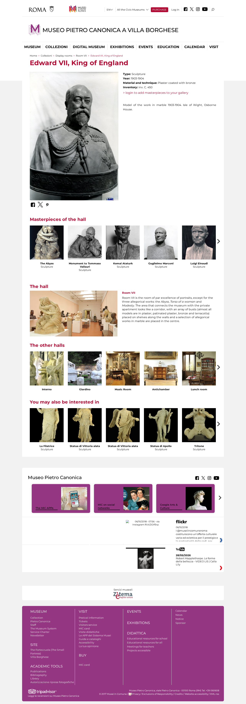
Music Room (123, 389)
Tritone (199, 446)
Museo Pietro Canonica (66, 696)
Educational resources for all (144, 642)
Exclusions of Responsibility (157, 694)
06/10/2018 (197, 534)
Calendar (194, 47)
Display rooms (64, 55)
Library (34, 678)
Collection (36, 617)
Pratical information (91, 617)
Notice (179, 618)
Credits (179, 694)
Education (168, 47)
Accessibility (86, 642)
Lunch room (199, 389)
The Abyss (47, 263)
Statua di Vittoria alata (85, 446)
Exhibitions (122, 47)
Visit (213, 47)
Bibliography (38, 675)
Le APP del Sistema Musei (95, 635)
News (178, 614)
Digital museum (89, 47)
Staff (33, 624)
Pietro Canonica (40, 621)
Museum (32, 47)
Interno (47, 389)
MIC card (84, 628)
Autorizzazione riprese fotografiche (52, 682)
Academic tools (46, 666)
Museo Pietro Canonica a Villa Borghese (110, 30)
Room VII (81, 55)
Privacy (136, 694)
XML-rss (214, 694)
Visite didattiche (89, 631)
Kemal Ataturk (123, 263)
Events (146, 47)
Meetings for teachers (140, 646)
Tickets (83, 621)
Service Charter (39, 631)
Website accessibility (196, 694)
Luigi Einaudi (199, 263)
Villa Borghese (39, 656)
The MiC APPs (44, 507)
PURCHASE (159, 9)
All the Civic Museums (131, 9)
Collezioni (56, 47)
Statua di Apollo (161, 446)
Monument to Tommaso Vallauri (85, 265)
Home (33, 55)
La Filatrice (47, 446)
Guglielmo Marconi (161, 263)
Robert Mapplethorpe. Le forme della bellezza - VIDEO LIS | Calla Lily (196, 561)
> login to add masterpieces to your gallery (155, 93)
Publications (38, 671)
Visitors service (88, 624)
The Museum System (43, 628)
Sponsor (180, 622)
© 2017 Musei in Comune (113, 694)
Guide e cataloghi (90, 639)
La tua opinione (89, 646)
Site (34, 645)
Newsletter (37, 635)
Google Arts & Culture (169, 506)
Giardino (85, 389)
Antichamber (161, 389)
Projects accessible (138, 650)
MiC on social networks (106, 506)
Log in (175, 9)
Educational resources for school (147, 638)
